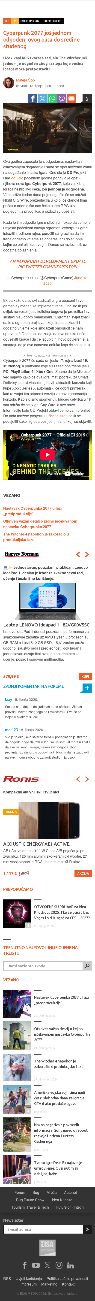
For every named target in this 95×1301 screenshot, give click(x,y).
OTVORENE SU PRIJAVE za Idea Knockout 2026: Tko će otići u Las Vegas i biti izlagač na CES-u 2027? (62, 912)
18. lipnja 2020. (31, 729)
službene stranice (58, 415)
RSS (7, 1278)
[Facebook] (32, 98)
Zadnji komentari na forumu (33, 686)
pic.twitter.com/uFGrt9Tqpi (47, 266)
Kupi (85, 676)
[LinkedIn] (70, 1265)
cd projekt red (53, 21)
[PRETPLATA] (87, 1229)
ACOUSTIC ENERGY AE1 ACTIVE (36, 844)
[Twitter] (42, 98)
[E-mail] (71, 98)
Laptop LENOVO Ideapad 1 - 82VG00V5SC (46, 624)
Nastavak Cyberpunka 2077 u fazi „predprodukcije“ (32, 510)
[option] (47, 622)
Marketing (49, 1284)
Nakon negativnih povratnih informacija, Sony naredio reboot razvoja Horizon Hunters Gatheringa (61, 1133)
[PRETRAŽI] (87, 966)
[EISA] (47, 1248)
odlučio (17, 178)
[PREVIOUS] (78, 554)
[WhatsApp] (52, 98)
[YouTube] (36, 1265)
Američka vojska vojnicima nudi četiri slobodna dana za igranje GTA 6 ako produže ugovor (59, 1098)
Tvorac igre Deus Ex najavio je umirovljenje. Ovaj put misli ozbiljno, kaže (58, 1168)
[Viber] (61, 98)
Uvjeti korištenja (29, 1278)
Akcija (83, 873)
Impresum (29, 1284)
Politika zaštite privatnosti (67, 1278)
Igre (7, 21)
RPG (15, 21)
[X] (47, 1265)
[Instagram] (59, 1265)
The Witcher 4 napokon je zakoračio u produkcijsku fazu (58, 1064)
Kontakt (68, 1284)
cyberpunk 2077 (31, 21)
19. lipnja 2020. (25, 699)
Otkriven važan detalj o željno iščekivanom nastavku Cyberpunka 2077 (40, 523)
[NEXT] (87, 554)
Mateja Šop (25, 80)
